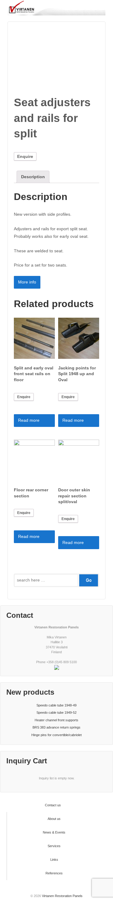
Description (33, 176)
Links (54, 859)
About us (54, 819)
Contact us (53, 805)
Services (54, 846)
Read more (28, 420)
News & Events (54, 832)
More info (27, 282)
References (54, 873)
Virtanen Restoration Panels (62, 896)
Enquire (25, 156)
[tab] (33, 177)
